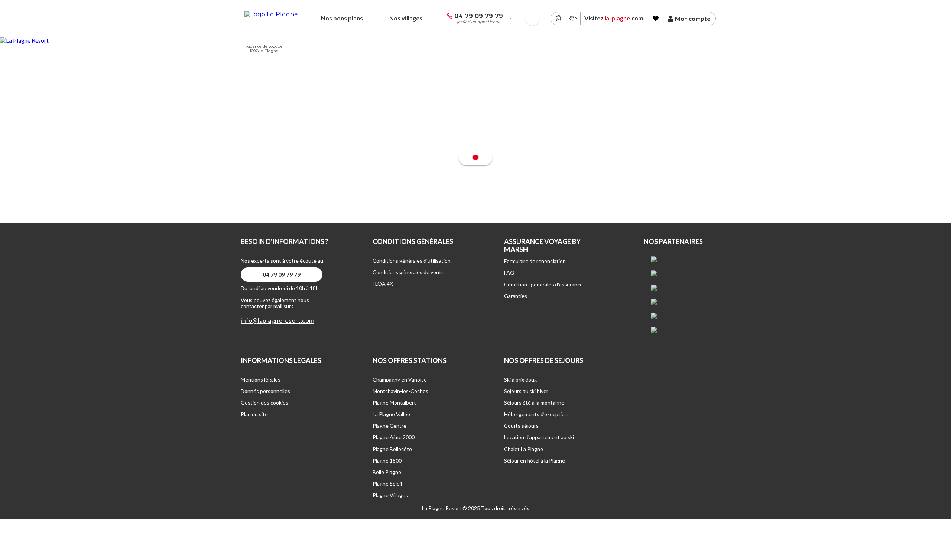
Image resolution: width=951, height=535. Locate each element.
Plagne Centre (389, 425)
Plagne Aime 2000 (394, 437)
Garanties (515, 296)
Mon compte (692, 18)
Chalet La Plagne (523, 449)
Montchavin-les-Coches (400, 391)
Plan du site (254, 414)
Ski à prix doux (520, 379)
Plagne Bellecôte (392, 449)
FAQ (509, 272)
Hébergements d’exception (536, 414)
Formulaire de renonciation (535, 261)
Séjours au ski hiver (526, 391)
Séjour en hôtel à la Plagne (534, 460)
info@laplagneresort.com (277, 320)
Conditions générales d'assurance (543, 284)
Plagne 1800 (387, 460)
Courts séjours (521, 425)
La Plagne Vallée (391, 414)
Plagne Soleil (387, 483)
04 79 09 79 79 (478, 16)
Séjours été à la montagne (534, 402)
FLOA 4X (383, 284)
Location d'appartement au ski (539, 437)
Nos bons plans (342, 18)
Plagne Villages (390, 495)
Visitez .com (613, 18)
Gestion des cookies (264, 402)
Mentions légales (260, 379)
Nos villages (405, 18)
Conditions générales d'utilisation (412, 260)
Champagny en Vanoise (400, 379)
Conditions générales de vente (408, 272)
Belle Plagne (387, 472)
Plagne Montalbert (394, 402)
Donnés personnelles (265, 391)
